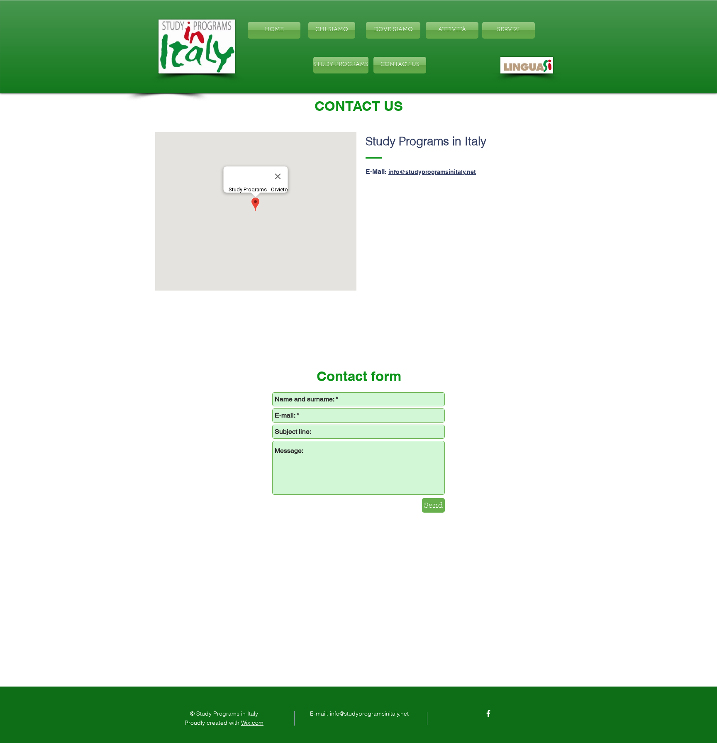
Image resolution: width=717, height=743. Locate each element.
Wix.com (252, 722)
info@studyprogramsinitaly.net (432, 172)
